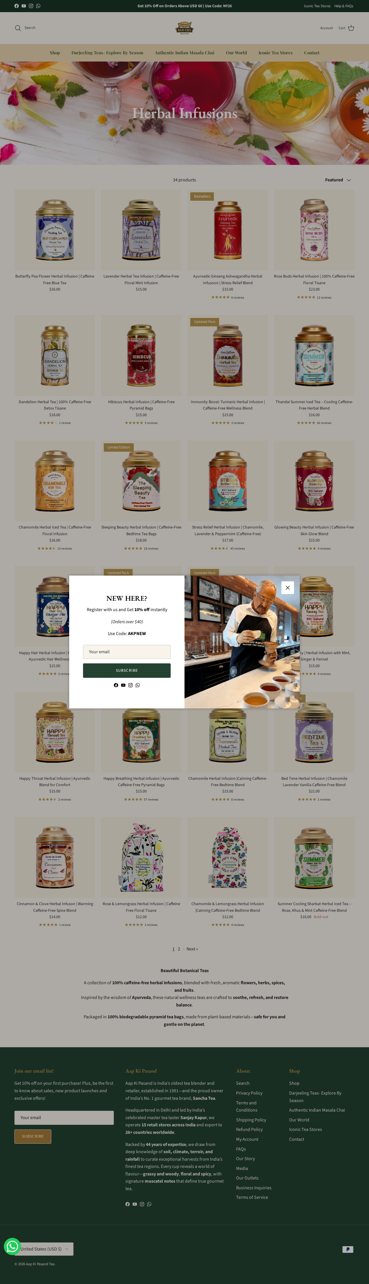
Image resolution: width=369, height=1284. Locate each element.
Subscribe (127, 670)
